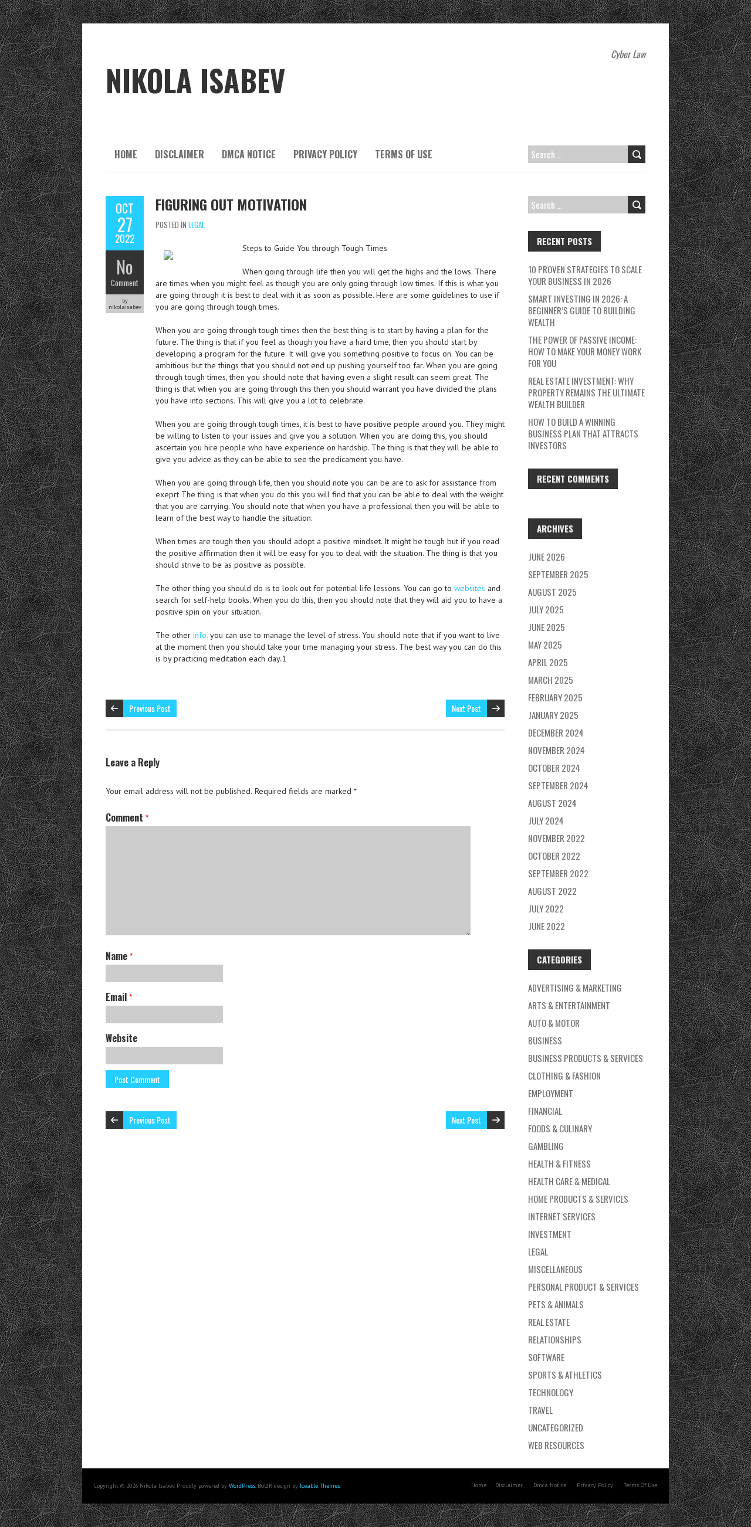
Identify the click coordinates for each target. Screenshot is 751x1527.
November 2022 (556, 838)
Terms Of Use (403, 154)
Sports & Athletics (565, 1374)
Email (119, 997)
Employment (550, 1093)
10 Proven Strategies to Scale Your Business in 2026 (585, 275)
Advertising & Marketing (575, 987)
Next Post (466, 708)
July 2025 (546, 609)
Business (545, 1040)
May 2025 (545, 644)
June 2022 (546, 925)
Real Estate (549, 1321)
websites (471, 588)
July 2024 (546, 820)
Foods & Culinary (560, 1128)
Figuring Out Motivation (231, 204)
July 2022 (546, 908)
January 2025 (553, 714)
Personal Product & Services (583, 1286)
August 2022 (552, 890)
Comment (124, 283)
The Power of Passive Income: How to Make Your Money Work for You (584, 351)
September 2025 (558, 574)
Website (121, 1038)
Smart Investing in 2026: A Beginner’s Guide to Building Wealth (581, 310)
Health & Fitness (559, 1163)
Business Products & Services (585, 1057)
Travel (540, 1409)
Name (119, 956)
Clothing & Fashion (564, 1075)
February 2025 (555, 697)
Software (546, 1356)
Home (125, 154)
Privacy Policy (325, 154)
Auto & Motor (554, 1022)
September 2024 (558, 785)
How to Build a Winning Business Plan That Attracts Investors (583, 433)
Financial (545, 1110)
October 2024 (554, 767)
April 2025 (548, 662)
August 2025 (552, 591)
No (124, 266)
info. (200, 635)
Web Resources (556, 1444)
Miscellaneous (555, 1269)
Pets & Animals (556, 1304)
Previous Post (150, 708)
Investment (549, 1233)
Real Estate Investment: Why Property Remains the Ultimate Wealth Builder (586, 392)
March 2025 (550, 679)
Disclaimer (179, 154)
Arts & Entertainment (569, 1005)
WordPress (242, 1485)
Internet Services (562, 1216)
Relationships (554, 1339)
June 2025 (546, 626)
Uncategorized (555, 1427)
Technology (550, 1392)
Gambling (546, 1145)
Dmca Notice (249, 154)
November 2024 (556, 750)
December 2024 (556, 732)
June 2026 (546, 556)
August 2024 (552, 802)
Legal (196, 224)
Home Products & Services (578, 1198)
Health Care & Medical (569, 1181)
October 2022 (554, 855)
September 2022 (558, 873)
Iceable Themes (320, 1485)
